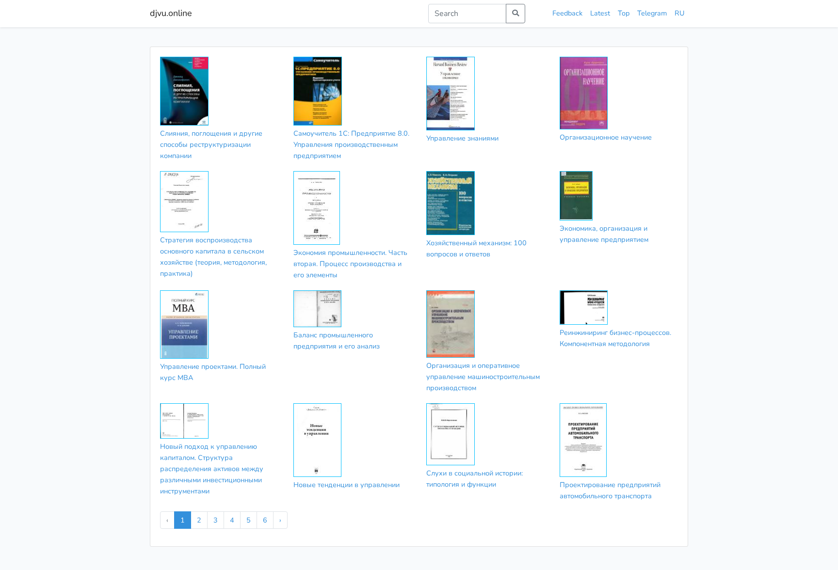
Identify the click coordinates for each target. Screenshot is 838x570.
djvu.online (171, 13)
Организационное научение (606, 137)
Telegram (652, 13)
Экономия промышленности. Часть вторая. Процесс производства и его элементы (350, 264)
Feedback (567, 13)
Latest (600, 13)
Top (623, 13)
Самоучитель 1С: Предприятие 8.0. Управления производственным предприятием (351, 144)
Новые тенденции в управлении (346, 485)
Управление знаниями (462, 138)
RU (679, 13)
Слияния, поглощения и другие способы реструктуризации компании (211, 144)
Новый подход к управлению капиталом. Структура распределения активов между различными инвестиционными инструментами (211, 469)
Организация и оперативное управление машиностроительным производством (483, 377)
